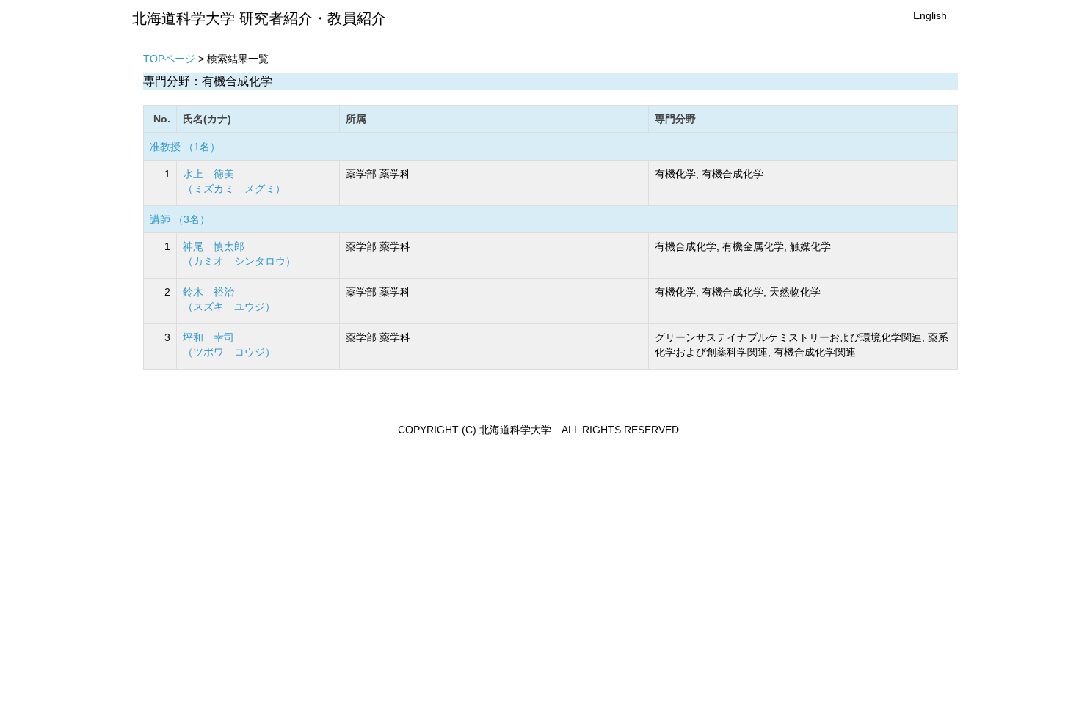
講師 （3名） (180, 219)
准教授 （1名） (185, 147)
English (930, 15)
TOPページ (169, 59)
